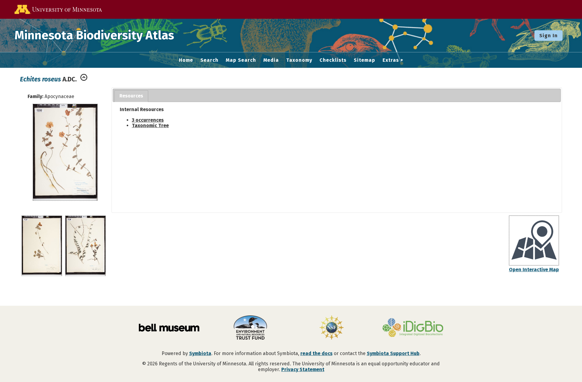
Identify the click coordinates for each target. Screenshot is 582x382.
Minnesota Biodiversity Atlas (94, 35)
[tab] (131, 96)
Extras (391, 60)
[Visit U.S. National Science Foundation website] (331, 328)
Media (271, 60)
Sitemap (364, 60)
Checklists (332, 60)
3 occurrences (148, 120)
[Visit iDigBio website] (413, 328)
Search (209, 60)
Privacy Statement (302, 369)
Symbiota (200, 353)
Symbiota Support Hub (393, 353)
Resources (131, 96)
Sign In (548, 35)
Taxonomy (299, 60)
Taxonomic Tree (150, 125)
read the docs (316, 353)
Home (186, 60)
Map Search (241, 60)
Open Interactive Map (534, 269)
